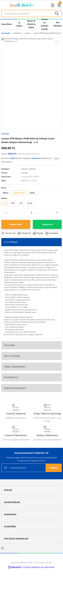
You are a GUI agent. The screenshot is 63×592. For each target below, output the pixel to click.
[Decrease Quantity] (5, 212)
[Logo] (21, 5)
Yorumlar (9, 345)
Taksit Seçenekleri (15, 366)
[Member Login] (52, 5)
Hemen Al (47, 224)
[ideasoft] (14, 567)
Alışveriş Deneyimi (15, 388)
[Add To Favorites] (57, 42)
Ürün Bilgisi (11, 241)
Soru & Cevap (12, 355)
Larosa (24, 169)
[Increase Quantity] (57, 212)
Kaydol (54, 467)
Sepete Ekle (16, 224)
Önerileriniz (11, 377)
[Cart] (59, 5)
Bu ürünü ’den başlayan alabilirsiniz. (30, 160)
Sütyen (32, 169)
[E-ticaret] (31, 567)
